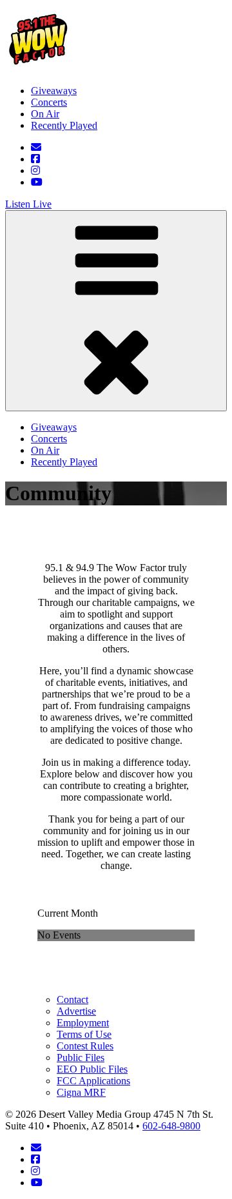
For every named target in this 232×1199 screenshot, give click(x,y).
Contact (72, 999)
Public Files (80, 1057)
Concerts (49, 102)
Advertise (76, 1011)
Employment (83, 1022)
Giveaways (54, 90)
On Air (45, 113)
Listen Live (28, 204)
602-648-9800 (171, 1125)
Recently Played (64, 125)
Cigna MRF (81, 1092)
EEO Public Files (92, 1069)
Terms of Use (84, 1034)
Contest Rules (85, 1045)
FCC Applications (93, 1080)
